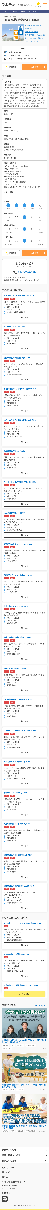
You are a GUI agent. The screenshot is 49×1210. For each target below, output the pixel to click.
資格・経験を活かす (31, 32)
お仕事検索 (13, 11)
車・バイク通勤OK (36, 38)
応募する (34, 67)
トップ (4, 11)
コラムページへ (39, 1006)
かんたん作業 (41, 35)
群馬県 (23, 11)
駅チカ (27, 38)
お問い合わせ (9, 1189)
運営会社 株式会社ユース (16, 1182)
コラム (5, 1177)
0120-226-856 (27, 272)
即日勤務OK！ (38, 25)
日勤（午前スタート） (32, 41)
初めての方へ (8, 1167)
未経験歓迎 (28, 25)
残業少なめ (28, 28)
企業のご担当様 (10, 1186)
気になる (13, 67)
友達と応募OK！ (30, 35)
